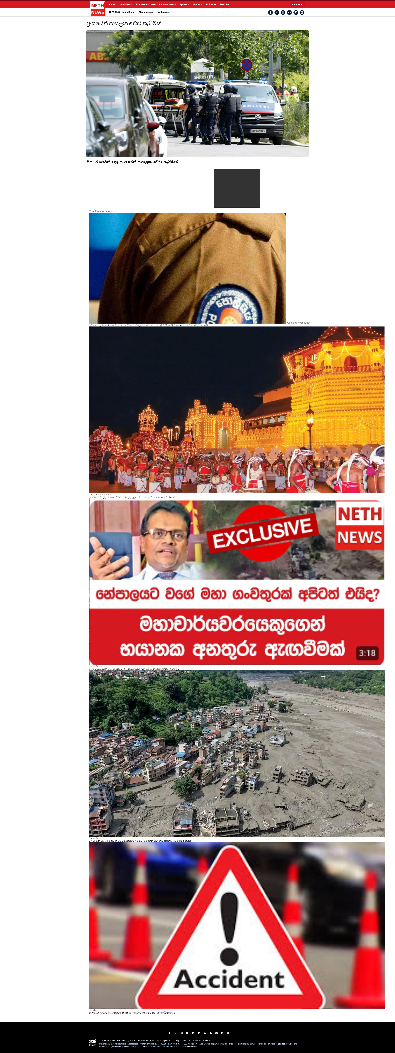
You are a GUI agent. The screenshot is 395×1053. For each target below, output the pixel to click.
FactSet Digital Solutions (124, 1047)
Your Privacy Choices (145, 1040)
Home (112, 4)
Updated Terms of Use (108, 1040)
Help (177, 1040)
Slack (204, 1033)
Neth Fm (224, 4)
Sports (183, 4)
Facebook (270, 12)
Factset (282, 1044)
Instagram (283, 12)
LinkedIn (302, 12)
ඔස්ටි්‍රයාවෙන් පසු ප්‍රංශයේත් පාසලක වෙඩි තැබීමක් (132, 162)
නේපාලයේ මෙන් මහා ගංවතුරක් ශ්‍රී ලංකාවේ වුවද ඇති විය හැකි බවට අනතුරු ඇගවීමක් (134, 668)
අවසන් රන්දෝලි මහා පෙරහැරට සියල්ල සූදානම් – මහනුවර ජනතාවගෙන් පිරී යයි (132, 497)
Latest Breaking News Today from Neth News (97, 8)
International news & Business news (155, 4)
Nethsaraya (164, 12)
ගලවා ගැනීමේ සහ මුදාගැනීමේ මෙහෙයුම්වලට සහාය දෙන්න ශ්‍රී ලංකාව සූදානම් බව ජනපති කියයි (140, 840)
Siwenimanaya (146, 12)
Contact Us (185, 1040)
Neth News (92, 1043)
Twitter (276, 12)
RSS (210, 1033)
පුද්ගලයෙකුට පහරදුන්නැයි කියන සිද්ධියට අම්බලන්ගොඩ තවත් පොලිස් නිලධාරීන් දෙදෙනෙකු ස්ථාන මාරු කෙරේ (148, 325)
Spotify (222, 1033)
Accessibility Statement (202, 1040)
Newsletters (216, 1033)
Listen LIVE (298, 4)
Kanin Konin (128, 12)
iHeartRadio (228, 1033)
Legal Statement (143, 1047)
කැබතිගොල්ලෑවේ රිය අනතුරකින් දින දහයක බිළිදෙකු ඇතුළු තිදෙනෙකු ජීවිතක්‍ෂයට (132, 1012)
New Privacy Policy (127, 1040)
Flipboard (295, 12)
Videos (196, 4)
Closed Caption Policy (165, 1040)
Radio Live (211, 4)
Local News (125, 4)
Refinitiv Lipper (191, 1047)
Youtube (289, 12)
